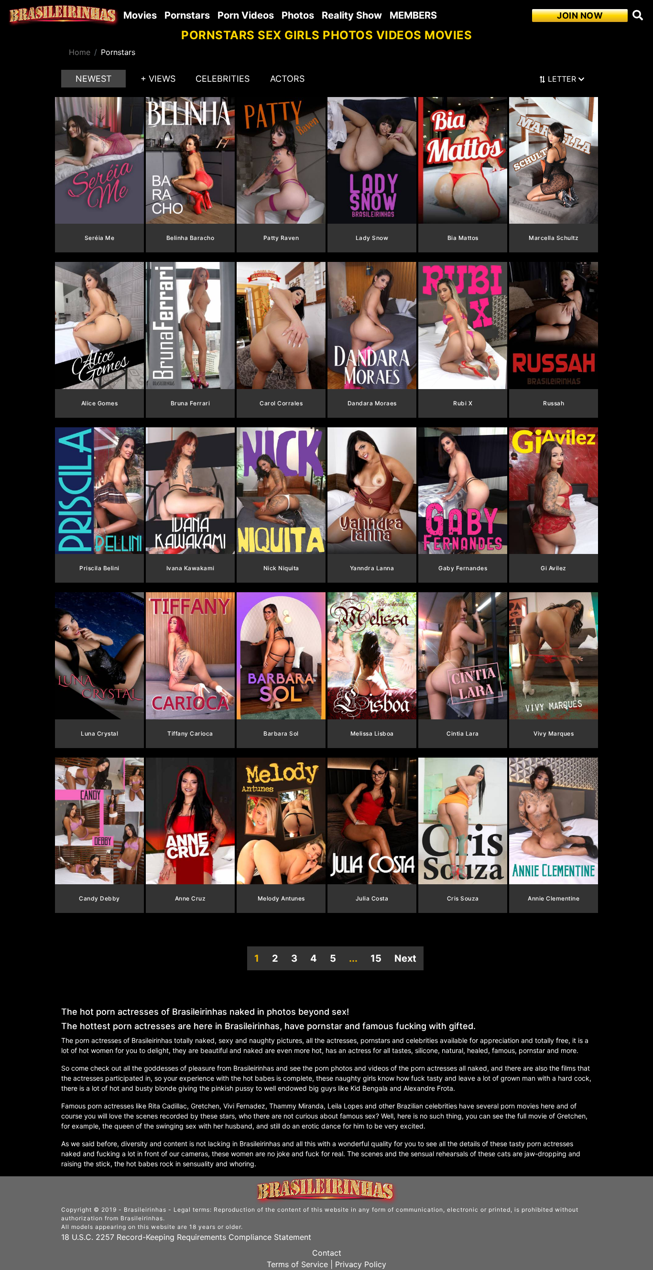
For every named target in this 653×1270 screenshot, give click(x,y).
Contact (326, 1253)
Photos (298, 15)
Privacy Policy (360, 1264)
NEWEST (94, 79)
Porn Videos (246, 15)
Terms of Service (297, 1264)
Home (79, 52)
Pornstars (187, 15)
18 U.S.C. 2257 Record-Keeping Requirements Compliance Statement (186, 1237)
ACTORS (287, 79)
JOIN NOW (580, 16)
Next (405, 958)
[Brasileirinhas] (64, 15)
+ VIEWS (158, 79)
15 (375, 958)
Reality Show (352, 15)
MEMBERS (413, 15)
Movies (140, 15)
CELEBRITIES (223, 79)
